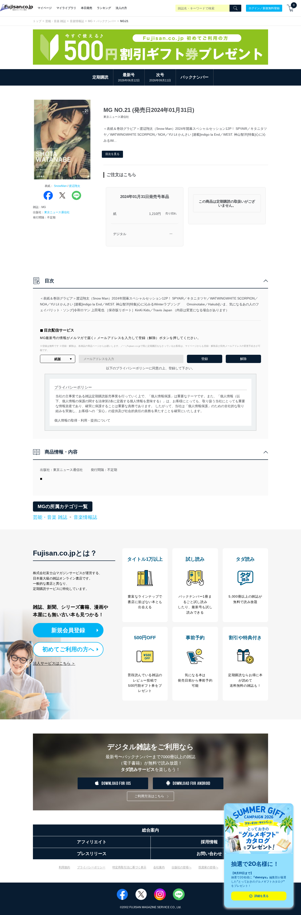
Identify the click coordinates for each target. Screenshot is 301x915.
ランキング (104, 8)
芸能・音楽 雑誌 (55, 21)
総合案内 (150, 830)
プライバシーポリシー (91, 867)
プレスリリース (92, 853)
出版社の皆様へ (181, 867)
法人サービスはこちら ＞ (54, 663)
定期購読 (100, 77)
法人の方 (121, 8)
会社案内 (159, 867)
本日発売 (86, 8)
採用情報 (209, 842)
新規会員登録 (68, 630)
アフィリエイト (92, 842)
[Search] (235, 8)
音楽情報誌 (77, 21)
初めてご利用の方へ (68, 649)
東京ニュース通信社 (57, 212)
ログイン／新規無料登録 (264, 8)
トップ (37, 21)
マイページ (45, 8)
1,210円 (155, 214)
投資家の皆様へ (208, 867)
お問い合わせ (209, 853)
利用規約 (64, 867)
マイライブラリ (66, 8)
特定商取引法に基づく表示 (129, 867)
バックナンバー (106, 21)
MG (90, 21)
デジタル (119, 234)
